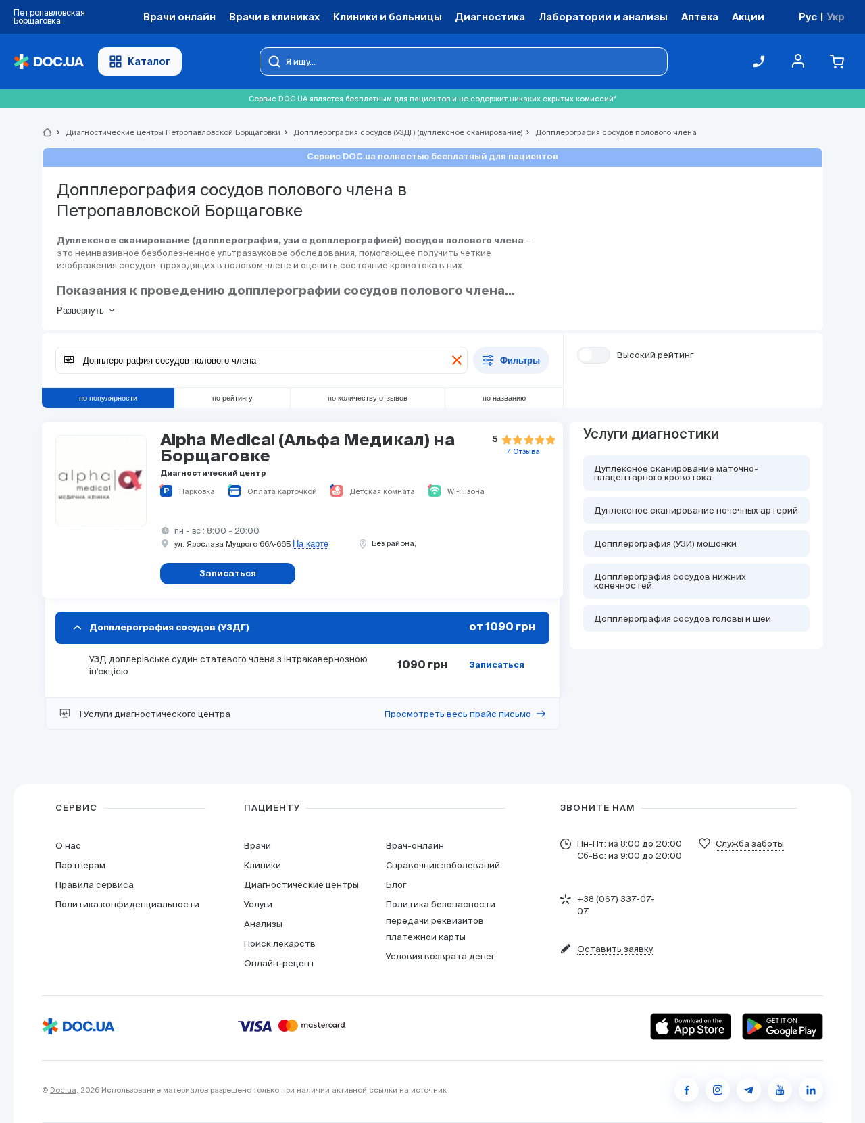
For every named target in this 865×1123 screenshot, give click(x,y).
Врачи (257, 846)
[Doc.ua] (49, 62)
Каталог (149, 61)
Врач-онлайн (415, 846)
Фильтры (520, 360)
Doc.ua (63, 1090)
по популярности (108, 398)
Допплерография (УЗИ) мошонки (665, 544)
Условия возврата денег (440, 956)
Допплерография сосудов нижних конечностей (670, 581)
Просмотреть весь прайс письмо (458, 713)
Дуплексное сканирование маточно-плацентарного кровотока (676, 473)
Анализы (263, 924)
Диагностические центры (301, 885)
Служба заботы (750, 844)
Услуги (258, 904)
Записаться (496, 666)
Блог (396, 885)
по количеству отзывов (367, 398)
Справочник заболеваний (443, 865)
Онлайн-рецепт (279, 963)
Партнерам (80, 865)
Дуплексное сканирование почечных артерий (696, 510)
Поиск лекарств (280, 944)
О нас (68, 846)
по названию (504, 398)
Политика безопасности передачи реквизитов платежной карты (440, 920)
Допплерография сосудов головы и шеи (682, 619)
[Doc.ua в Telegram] (749, 1090)
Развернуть (80, 310)
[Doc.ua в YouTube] (780, 1090)
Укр (835, 16)
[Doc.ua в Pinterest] (811, 1090)
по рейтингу (232, 398)
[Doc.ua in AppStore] (690, 1026)
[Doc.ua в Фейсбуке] (686, 1090)
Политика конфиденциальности (127, 904)
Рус (808, 16)
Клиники (262, 865)
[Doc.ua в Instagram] (718, 1090)
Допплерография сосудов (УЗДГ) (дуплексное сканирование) (402, 132)
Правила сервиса (94, 885)
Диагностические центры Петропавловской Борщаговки (167, 132)
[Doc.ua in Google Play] (782, 1026)
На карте (310, 544)
